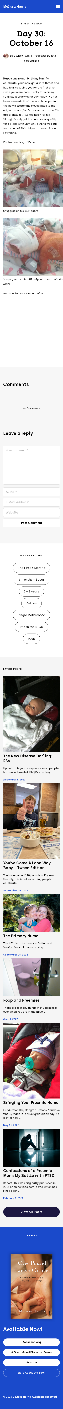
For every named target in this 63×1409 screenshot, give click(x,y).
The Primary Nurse (20, 936)
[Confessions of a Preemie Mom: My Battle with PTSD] (31, 1148)
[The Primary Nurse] (31, 913)
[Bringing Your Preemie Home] (31, 1061)
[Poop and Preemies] (31, 977)
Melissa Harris (14, 6)
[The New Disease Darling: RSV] (31, 714)
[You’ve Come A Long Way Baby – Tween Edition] (31, 821)
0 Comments (31, 61)
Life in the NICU (31, 24)
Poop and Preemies (21, 1000)
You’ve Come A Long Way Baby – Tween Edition (27, 865)
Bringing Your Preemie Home (30, 1102)
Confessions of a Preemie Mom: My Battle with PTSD (28, 1173)
